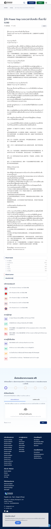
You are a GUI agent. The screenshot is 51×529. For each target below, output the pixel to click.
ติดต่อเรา (6, 473)
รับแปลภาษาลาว (7, 459)
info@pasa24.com (10, 506)
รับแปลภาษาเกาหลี (8, 449)
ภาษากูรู (20, 439)
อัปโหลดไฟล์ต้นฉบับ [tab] (15, 399)
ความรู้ (11, 7)
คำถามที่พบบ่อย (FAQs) (39, 441)
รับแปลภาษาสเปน (7, 443)
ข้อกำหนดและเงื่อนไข (8, 483)
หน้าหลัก (6, 7)
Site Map (6, 477)
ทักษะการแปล (9, 258)
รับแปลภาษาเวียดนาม (8, 461)
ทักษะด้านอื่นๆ (22, 451)
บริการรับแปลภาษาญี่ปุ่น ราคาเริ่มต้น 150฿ (18, 297)
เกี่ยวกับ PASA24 (7, 471)
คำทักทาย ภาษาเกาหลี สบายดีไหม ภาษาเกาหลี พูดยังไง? (21, 347)
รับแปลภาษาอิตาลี (7, 463)
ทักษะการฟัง (21, 443)
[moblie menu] (46, 2)
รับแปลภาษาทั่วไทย (8, 465)
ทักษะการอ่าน (21, 447)
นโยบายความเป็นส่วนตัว (9, 485)
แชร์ (44, 26)
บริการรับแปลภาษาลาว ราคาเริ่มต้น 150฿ (18, 307)
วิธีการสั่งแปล (36, 439)
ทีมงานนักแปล (37, 452)
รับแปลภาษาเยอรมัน (8, 445)
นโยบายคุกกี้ (6, 489)
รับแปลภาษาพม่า (7, 457)
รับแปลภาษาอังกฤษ (8, 439)
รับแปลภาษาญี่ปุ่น (7, 451)
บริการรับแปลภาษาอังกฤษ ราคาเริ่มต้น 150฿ (19, 287)
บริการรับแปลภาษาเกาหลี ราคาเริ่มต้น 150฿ (18, 302)
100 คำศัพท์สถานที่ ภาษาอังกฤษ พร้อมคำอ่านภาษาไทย (21, 342)
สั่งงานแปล (31, 2)
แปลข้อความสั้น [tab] (36, 399)
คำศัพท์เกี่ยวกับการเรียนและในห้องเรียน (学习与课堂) (21, 323)
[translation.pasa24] (5, 511)
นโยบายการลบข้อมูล (8, 487)
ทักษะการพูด (21, 449)
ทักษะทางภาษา (9, 274)
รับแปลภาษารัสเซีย (8, 447)
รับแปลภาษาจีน (7, 453)
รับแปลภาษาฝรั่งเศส (8, 441)
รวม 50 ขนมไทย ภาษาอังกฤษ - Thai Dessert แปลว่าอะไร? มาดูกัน (24, 357)
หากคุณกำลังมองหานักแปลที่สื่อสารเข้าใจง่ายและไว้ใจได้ (21, 318)
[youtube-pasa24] (7, 511)
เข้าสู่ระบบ (40, 2)
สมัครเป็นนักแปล (37, 456)
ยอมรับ (18, 522)
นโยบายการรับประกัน (38, 443)
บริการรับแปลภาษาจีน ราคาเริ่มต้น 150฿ (18, 292)
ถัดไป (43, 422)
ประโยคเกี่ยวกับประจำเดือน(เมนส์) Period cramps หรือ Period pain (24, 352)
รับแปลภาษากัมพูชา (8, 455)
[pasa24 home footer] (8, 493)
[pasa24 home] (8, 2)
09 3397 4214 (9, 508)
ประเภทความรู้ (9, 278)
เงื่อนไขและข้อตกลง (38, 458)
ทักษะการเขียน (22, 445)
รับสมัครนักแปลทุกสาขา (39, 454)
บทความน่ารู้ (6, 475)
